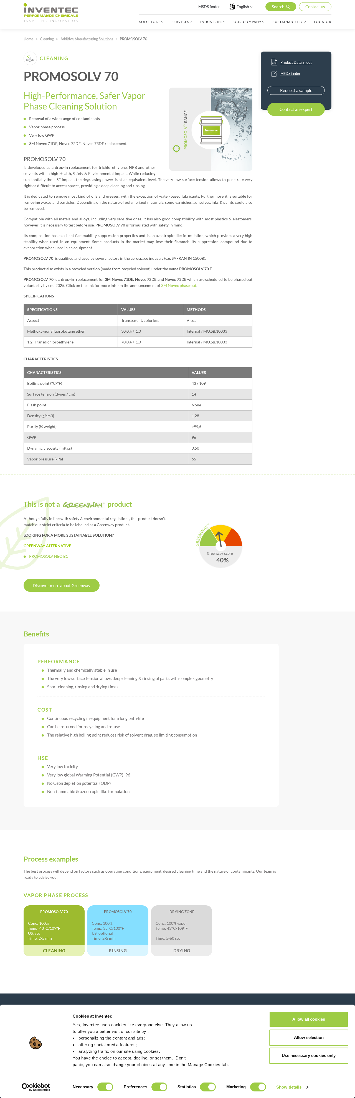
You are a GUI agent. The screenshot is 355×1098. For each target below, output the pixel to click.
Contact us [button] (315, 6)
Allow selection (309, 1037)
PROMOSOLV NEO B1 (48, 556)
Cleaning (47, 39)
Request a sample (296, 90)
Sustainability (288, 22)
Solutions (150, 22)
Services (180, 22)
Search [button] (278, 6)
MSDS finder (209, 6)
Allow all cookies (308, 1019)
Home (28, 39)
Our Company (248, 22)
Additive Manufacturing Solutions (86, 39)
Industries (211, 22)
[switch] (159, 1086)
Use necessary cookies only (309, 1055)
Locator (322, 22)
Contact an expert (296, 109)
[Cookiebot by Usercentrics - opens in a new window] (36, 1087)
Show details (288, 1087)
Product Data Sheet (296, 62)
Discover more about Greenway (61, 585)
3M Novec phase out (178, 285)
